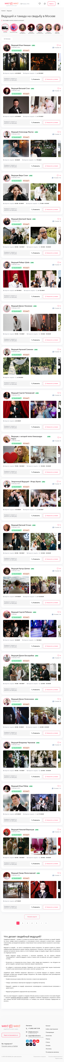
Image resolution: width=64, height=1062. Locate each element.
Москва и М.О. (26, 4)
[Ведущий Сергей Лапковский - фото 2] (44, 409)
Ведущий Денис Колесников (24, 699)
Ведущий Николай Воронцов (24, 830)
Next (58, 62)
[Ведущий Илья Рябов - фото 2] (44, 802)
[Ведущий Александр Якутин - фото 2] (44, 148)
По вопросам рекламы (52, 1052)
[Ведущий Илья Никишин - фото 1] (16, 61)
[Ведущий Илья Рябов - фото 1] (16, 802)
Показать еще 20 (32, 916)
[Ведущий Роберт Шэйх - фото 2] (44, 279)
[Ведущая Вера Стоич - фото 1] (16, 192)
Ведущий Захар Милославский (25, 873)
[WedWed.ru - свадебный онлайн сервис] (11, 3)
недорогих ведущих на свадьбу (19, 997)
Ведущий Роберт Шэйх (22, 262)
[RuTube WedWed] (34, 1044)
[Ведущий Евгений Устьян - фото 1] (16, 541)
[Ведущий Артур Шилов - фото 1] (16, 585)
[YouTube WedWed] (37, 1041)
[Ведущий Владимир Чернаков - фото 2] (44, 759)
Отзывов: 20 (57, 308)
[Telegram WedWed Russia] (27, 1041)
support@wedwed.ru (34, 1036)
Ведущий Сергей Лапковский (24, 393)
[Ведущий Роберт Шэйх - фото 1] (16, 279)
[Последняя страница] (46, 923)
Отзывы (48, 1045)
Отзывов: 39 (57, 701)
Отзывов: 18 (57, 221)
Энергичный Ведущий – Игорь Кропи (28, 482)
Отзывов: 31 (57, 658)
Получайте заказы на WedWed (10, 1046)
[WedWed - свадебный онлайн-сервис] (12, 1028)
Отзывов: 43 (57, 47)
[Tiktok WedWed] (27, 1044)
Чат (45, 3)
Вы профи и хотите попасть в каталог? (13, 20)
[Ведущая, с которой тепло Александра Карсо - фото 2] (44, 454)
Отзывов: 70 (57, 264)
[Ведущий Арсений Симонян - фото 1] (16, 366)
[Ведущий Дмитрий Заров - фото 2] (44, 235)
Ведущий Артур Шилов (22, 569)
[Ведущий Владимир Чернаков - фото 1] (16, 759)
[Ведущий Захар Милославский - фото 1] (16, 889)
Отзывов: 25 (57, 527)
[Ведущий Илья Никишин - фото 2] (44, 61)
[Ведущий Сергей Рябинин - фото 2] (44, 628)
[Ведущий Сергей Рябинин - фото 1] (16, 628)
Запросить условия (52, 79)
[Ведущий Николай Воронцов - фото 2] (44, 846)
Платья (48, 1039)
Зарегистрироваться (11, 1035)
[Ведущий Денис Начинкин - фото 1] (16, 322)
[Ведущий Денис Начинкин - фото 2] (44, 322)
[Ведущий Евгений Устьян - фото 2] (44, 541)
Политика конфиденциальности (55, 1056)
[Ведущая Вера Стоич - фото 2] (44, 192)
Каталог (48, 1026)
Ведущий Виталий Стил (22, 88)
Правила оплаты (58, 1058)
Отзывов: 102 (57, 177)
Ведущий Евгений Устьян (23, 525)
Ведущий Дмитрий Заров (23, 219)
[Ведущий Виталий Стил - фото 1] (16, 105)
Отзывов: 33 (57, 745)
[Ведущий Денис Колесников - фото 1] (16, 715)
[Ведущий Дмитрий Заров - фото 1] (16, 235)
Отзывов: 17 (57, 875)
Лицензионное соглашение (39, 1056)
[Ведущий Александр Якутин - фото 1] (16, 148)
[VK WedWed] (30, 1041)
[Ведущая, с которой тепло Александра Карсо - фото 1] (16, 454)
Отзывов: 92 (57, 571)
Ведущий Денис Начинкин (23, 306)
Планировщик (50, 1032)
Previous (5, 62)
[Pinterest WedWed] (34, 1041)
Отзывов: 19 (57, 134)
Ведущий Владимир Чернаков (25, 743)
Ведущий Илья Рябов (21, 786)
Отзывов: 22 (57, 832)
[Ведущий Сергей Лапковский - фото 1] (16, 409)
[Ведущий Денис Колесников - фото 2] (44, 715)
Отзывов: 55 (57, 441)
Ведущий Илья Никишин (23, 45)
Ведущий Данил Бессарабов (24, 656)
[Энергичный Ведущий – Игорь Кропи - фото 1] (16, 498)
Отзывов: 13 (57, 90)
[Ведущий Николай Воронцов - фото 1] (16, 846)
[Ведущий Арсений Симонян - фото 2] (44, 366)
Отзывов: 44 (57, 395)
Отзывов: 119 (57, 788)
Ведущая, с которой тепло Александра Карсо (30, 437)
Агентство (49, 1036)
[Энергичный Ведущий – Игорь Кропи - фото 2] (44, 498)
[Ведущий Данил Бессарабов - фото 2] (44, 672)
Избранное (39, 3)
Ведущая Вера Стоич (21, 175)
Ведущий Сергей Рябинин (23, 612)
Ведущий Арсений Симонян (24, 349)
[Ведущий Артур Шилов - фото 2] (44, 585)
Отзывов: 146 (57, 614)
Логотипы (49, 1049)
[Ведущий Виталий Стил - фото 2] (44, 105)
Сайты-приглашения (52, 1029)
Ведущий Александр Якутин (24, 132)
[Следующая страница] (41, 923)
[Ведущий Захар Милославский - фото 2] (44, 889)
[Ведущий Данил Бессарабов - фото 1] (16, 672)
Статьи (48, 1042)
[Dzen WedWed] (30, 1044)
